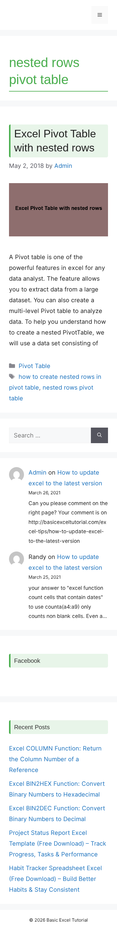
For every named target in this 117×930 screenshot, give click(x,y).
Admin (37, 472)
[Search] (99, 435)
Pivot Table (34, 366)
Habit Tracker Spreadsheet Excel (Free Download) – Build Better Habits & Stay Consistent (55, 878)
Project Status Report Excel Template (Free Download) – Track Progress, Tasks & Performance (57, 843)
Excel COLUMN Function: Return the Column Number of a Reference (55, 759)
